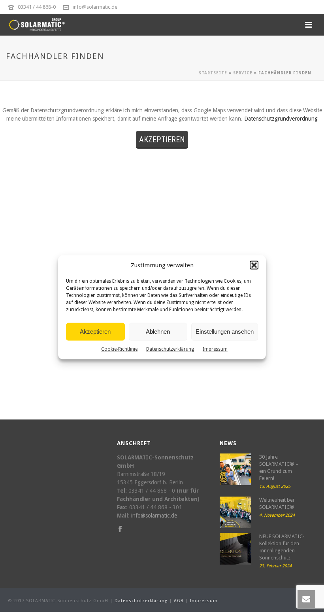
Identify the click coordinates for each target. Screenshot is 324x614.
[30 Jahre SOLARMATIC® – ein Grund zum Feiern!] (235, 469)
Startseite (213, 73)
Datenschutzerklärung (170, 348)
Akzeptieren (95, 331)
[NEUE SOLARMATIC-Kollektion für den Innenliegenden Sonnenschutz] (235, 549)
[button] (254, 265)
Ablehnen (158, 331)
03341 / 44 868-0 (37, 7)
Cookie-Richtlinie (119, 348)
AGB (179, 600)
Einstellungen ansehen (225, 331)
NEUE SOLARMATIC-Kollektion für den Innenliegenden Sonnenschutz (282, 547)
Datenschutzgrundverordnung (281, 118)
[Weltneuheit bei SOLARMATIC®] (235, 512)
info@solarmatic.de (95, 7)
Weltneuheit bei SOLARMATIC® (276, 503)
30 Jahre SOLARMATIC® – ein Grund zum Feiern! (278, 467)
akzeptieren (162, 139)
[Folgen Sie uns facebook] (120, 529)
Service (242, 73)
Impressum (215, 348)
